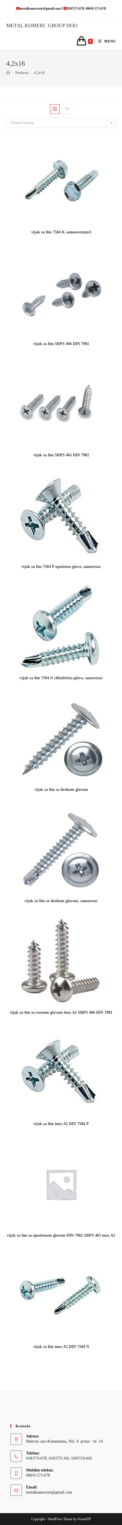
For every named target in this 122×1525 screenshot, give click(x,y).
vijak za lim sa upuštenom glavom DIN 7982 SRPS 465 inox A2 (61, 1235)
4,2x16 (39, 73)
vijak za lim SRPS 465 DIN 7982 (61, 455)
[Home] (8, 73)
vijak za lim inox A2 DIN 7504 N (61, 1347)
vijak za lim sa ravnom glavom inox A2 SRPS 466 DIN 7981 (61, 1012)
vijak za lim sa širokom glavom (61, 789)
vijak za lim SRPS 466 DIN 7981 (61, 344)
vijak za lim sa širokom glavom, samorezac (61, 901)
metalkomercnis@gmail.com (49, 1492)
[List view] (67, 109)
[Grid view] (55, 109)
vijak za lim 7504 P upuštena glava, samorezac (61, 567)
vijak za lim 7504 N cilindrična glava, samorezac (61, 678)
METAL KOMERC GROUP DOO (41, 25)
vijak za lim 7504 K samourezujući (61, 232)
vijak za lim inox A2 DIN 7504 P (61, 1124)
